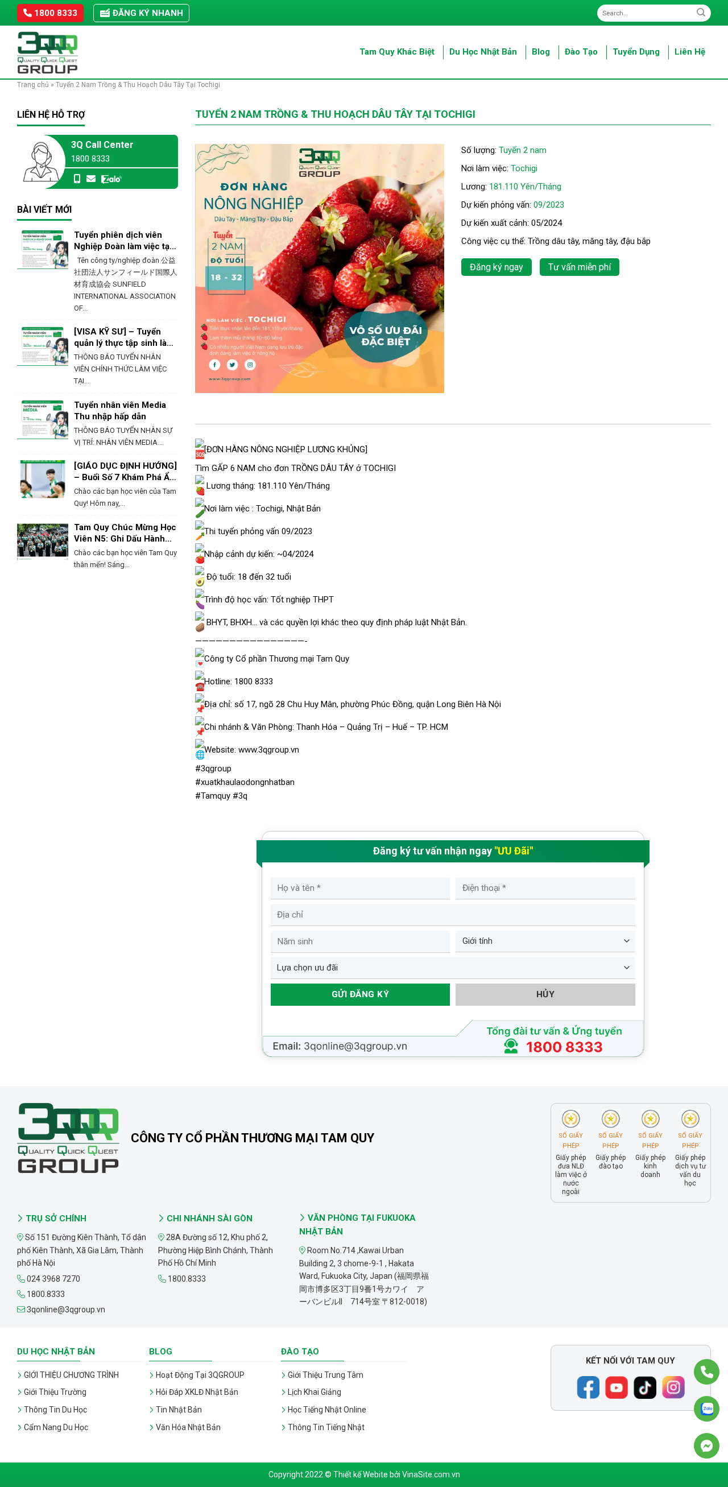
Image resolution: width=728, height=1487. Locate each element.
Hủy (545, 994)
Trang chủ (33, 85)
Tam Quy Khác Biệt (397, 52)
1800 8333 (54, 13)
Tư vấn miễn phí (579, 267)
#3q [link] (240, 796)
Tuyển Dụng (636, 52)
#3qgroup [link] (213, 768)
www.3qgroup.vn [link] (268, 750)
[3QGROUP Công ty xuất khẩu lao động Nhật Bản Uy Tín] (74, 53)
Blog (541, 52)
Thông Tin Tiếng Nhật (326, 1427)
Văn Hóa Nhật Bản (188, 1427)
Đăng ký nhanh (146, 13)
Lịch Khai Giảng (314, 1392)
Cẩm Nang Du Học (56, 1427)
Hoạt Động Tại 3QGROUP (200, 1374)
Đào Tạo (581, 52)
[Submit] (701, 13)
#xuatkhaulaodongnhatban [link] (245, 782)
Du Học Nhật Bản (483, 52)
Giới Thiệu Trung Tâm (325, 1374)
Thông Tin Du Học (55, 1409)
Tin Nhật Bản (179, 1409)
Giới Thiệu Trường (55, 1392)
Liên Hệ (690, 52)
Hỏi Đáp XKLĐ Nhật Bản (197, 1392)
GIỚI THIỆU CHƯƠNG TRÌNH (71, 1374)
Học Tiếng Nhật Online (327, 1409)
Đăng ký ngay (496, 267)
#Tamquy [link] (212, 796)
